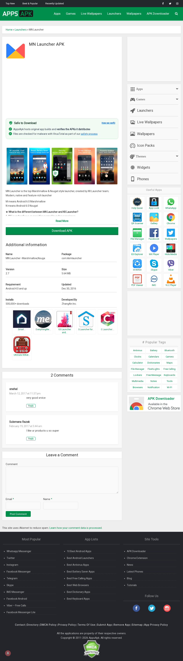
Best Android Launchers (80, 558)
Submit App (104, 624)
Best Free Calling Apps (79, 578)
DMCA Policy (48, 624)
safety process (89, 133)
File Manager (137, 369)
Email (10, 499)
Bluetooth (170, 350)
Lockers (137, 375)
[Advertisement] (62, 88)
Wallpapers (134, 13)
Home (9, 29)
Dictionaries (153, 362)
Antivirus (137, 350)
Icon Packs (146, 145)
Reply (31, 406)
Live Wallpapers (91, 13)
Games (71, 13)
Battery (153, 350)
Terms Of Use (86, 624)
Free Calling (169, 369)
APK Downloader (158, 13)
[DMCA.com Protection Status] (91, 648)
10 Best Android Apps (79, 551)
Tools (169, 381)
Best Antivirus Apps (78, 565)
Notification (154, 387)
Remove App (122, 624)
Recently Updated (54, 3)
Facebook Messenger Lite (21, 612)
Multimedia (137, 381)
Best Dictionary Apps (78, 592)
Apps (57, 13)
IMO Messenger (15, 592)
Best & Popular (30, 3)
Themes (140, 156)
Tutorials (132, 585)
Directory (33, 624)
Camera (170, 356)
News (130, 565)
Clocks (137, 356)
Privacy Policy (67, 624)
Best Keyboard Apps (78, 599)
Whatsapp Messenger (19, 551)
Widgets (143, 167)
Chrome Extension (137, 558)
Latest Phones (135, 571)
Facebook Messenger (19, 571)
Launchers (114, 13)
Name (47, 499)
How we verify (108, 123)
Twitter (11, 558)
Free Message (153, 375)
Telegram (12, 578)
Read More (62, 221)
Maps (169, 362)
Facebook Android (17, 599)
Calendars (154, 356)
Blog (129, 578)
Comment (12, 464)
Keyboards (169, 375)
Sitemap (137, 624)
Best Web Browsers (78, 585)
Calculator (137, 362)
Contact (20, 624)
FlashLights (154, 369)
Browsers (138, 387)
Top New (10, 3)
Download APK (62, 231)
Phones (143, 179)
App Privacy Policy (156, 624)
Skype (10, 585)
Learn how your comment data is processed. (76, 527)
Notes (153, 381)
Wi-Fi (169, 387)
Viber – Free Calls (16, 605)
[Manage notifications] (8, 653)
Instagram (12, 565)
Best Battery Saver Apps (81, 571)
